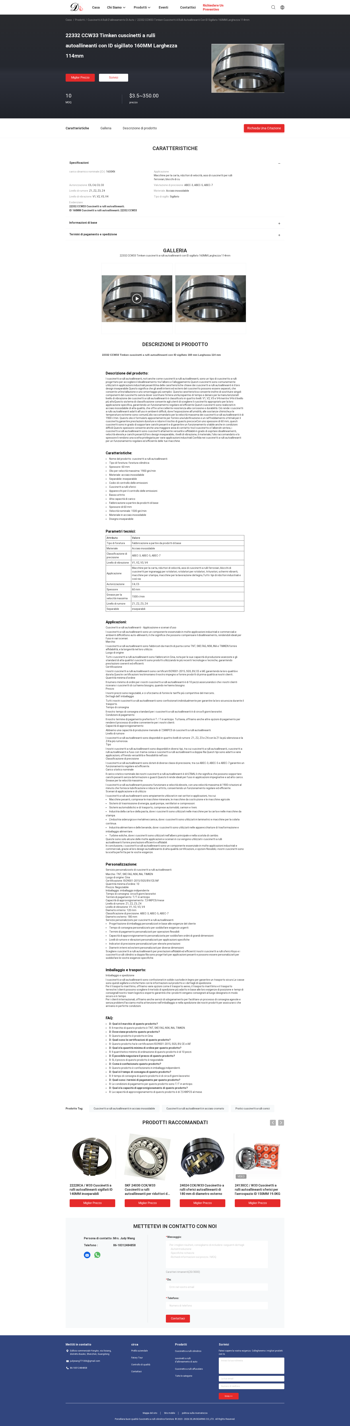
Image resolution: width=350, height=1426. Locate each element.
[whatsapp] (97, 1255)
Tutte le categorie (183, 1376)
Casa (69, 19)
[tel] (107, 1255)
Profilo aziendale (139, 1350)
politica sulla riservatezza (194, 1413)
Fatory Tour (137, 1357)
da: (169, 1279)
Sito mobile (169, 1413)
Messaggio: (174, 1236)
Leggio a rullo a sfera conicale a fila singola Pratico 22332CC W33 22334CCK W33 (202, 1189)
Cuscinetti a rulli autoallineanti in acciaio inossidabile (124, 1108)
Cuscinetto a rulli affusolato (189, 1369)
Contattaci (178, 1318)
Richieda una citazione (264, 128)
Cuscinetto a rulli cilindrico (188, 1351)
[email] (87, 1255)
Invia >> (229, 1396)
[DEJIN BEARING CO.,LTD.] (76, 6)
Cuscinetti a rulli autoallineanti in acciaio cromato (195, 1108)
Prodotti (80, 19)
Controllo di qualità (140, 1364)
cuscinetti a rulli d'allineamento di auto (111, 19)
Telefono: (173, 1298)
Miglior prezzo (80, 77)
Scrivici (113, 77)
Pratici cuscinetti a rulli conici (253, 1108)
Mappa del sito (150, 1413)
